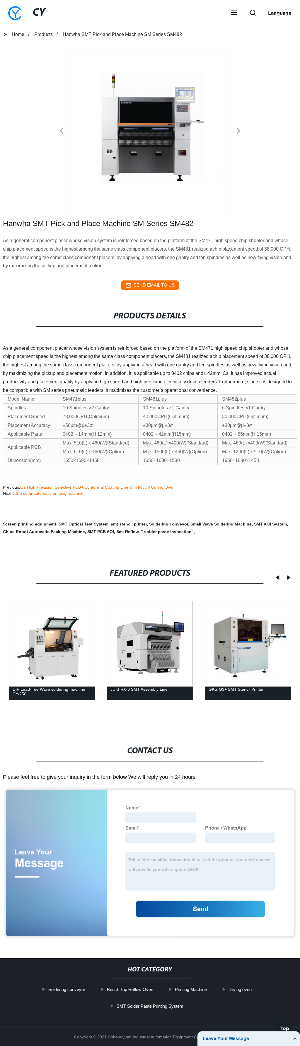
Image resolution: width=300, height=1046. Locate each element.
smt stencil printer (129, 524)
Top (284, 1030)
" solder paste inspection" (167, 531)
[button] (234, 13)
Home (18, 34)
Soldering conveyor (168, 524)
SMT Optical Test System (83, 524)
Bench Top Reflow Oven (130, 989)
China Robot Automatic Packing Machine (44, 531)
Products (43, 34)
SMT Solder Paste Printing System (150, 1005)
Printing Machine (191, 989)
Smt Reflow (127, 531)
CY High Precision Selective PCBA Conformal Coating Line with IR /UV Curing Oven (97, 487)
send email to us (154, 284)
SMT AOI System (270, 524)
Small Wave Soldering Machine (221, 524)
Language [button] (280, 12)
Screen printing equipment (29, 524)
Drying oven (240, 989)
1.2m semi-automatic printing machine (48, 493)
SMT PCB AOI (100, 531)
